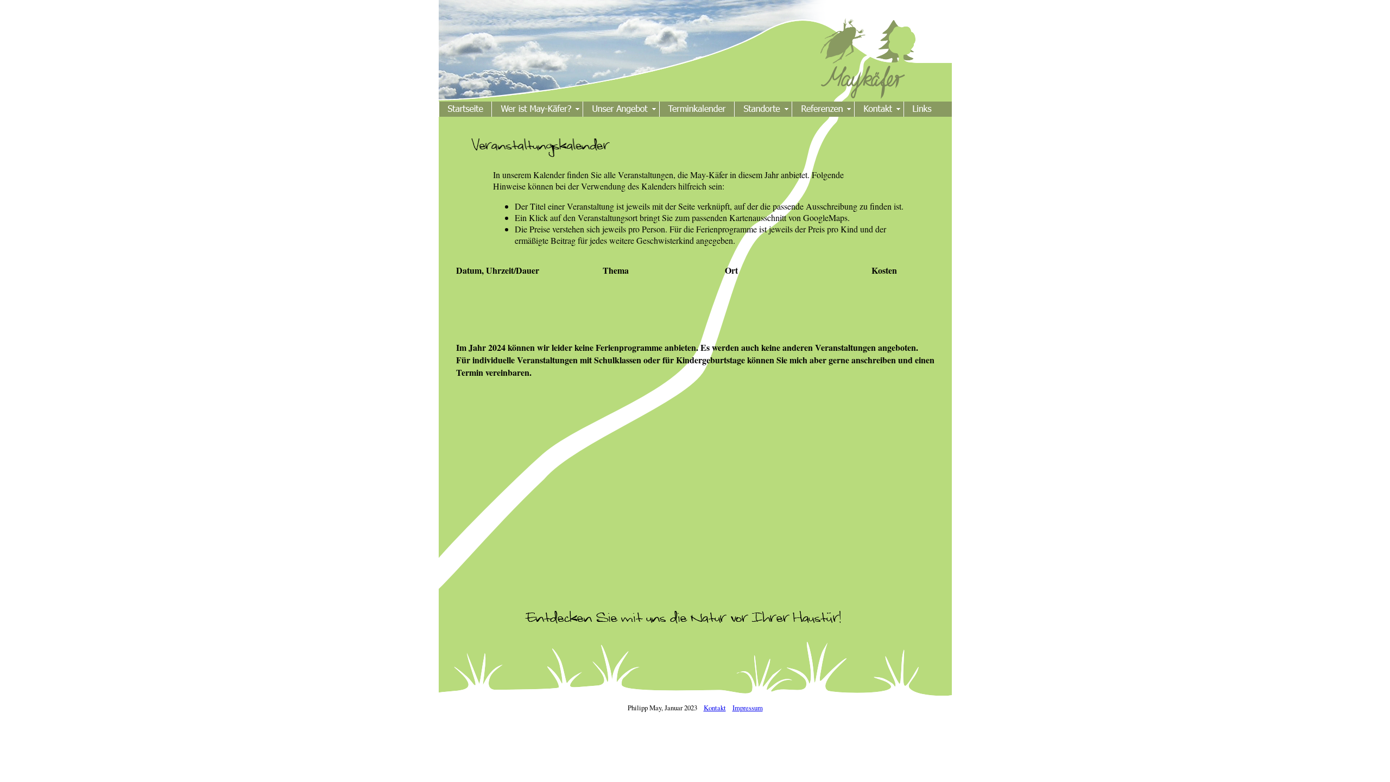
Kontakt (715, 707)
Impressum (747, 707)
